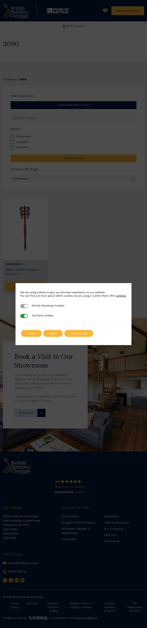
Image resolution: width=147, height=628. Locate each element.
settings (121, 295)
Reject (53, 333)
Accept (31, 333)
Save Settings (78, 333)
